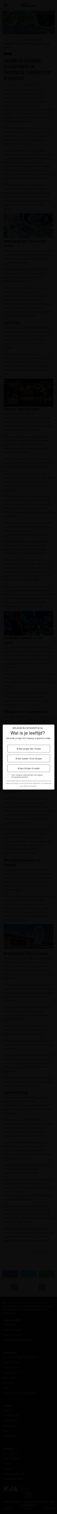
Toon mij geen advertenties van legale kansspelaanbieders (27, 776)
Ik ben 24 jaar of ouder (29, 768)
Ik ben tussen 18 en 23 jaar (29, 758)
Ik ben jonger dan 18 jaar (29, 748)
